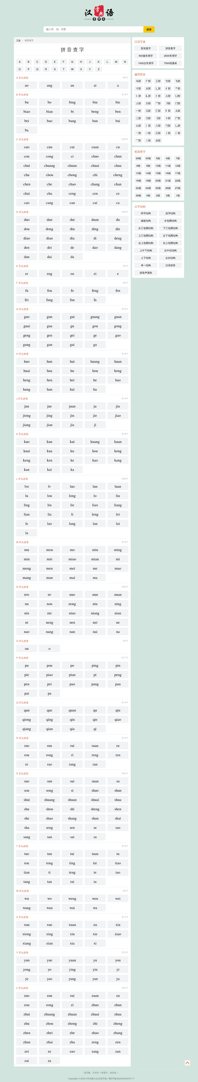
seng (49, 827)
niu (95, 603)
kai (49, 469)
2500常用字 (170, 55)
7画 (178, 158)
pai (26, 693)
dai (49, 256)
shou (49, 808)
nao (26, 631)
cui (72, 146)
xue (49, 924)
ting (72, 862)
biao (27, 111)
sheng (95, 808)
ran (95, 764)
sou (26, 790)
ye (26, 978)
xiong (26, 933)
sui (72, 780)
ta (95, 881)
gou (95, 325)
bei (26, 120)
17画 (177, 173)
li (72, 514)
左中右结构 (170, 250)
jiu (118, 406)
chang (95, 183)
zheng (117, 1023)
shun (117, 790)
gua (49, 325)
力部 (148, 103)
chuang (49, 165)
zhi (95, 1023)
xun (27, 924)
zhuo (95, 1004)
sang (26, 836)
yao (49, 978)
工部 (158, 81)
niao (72, 612)
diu (72, 228)
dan (26, 256)
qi (95, 728)
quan (72, 710)
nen (72, 622)
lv (49, 486)
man (49, 577)
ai (95, 85)
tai (72, 881)
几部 (148, 110)
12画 (177, 165)
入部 (168, 96)
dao (95, 247)
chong (72, 174)
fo (72, 290)
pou (49, 665)
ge (95, 335)
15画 (158, 173)
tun (49, 853)
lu (26, 495)
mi (118, 558)
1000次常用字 (146, 63)
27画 (177, 188)
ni (26, 622)
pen (26, 683)
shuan (72, 799)
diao (27, 238)
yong (26, 969)
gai (72, 344)
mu (26, 549)
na (118, 631)
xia (72, 943)
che (49, 183)
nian (118, 612)
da (72, 256)
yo (49, 969)
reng (95, 754)
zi (72, 1004)
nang (49, 631)
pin (118, 665)
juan (72, 406)
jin (72, 415)
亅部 (168, 133)
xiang (27, 943)
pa (49, 693)
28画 (138, 195)
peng (118, 674)
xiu (118, 924)
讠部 (138, 96)
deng (118, 238)
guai (27, 325)
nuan (118, 594)
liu (118, 495)
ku (72, 450)
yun (27, 959)
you (118, 959)
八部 (158, 125)
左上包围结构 (145, 243)
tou (26, 862)
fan (72, 299)
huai (27, 370)
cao (26, 202)
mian (95, 558)
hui (72, 361)
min (27, 558)
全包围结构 (170, 220)
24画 (148, 188)
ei (95, 273)
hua (49, 370)
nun (95, 594)
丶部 (138, 133)
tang (27, 881)
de (72, 247)
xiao (118, 933)
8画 (138, 165)
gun (49, 316)
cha (49, 193)
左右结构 (170, 258)
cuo (26, 146)
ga (95, 344)
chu (26, 174)
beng (95, 111)
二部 (138, 118)
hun (49, 361)
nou (49, 603)
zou (26, 1004)
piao (49, 674)
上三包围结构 (145, 235)
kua (49, 450)
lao (49, 523)
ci (72, 156)
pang (95, 683)
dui (72, 219)
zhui (27, 1014)
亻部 (158, 96)
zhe (72, 1032)
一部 (148, 133)
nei (95, 622)
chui (27, 165)
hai (72, 389)
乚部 (177, 125)
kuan (118, 441)
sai (72, 836)
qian (49, 728)
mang (27, 577)
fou (49, 290)
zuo (26, 995)
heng (26, 379)
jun (26, 406)
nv (49, 594)
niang (95, 612)
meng (27, 568)
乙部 (158, 133)
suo (26, 780)
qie (95, 719)
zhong (72, 1023)
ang (49, 85)
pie (26, 674)
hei (72, 379)
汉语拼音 (170, 265)
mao (118, 568)
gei (72, 335)
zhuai (95, 1014)
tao (118, 872)
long (72, 495)
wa (95, 907)
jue (49, 406)
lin (49, 504)
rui (72, 745)
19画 (148, 180)
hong (118, 370)
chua (117, 165)
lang (72, 523)
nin (26, 612)
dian (49, 238)
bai (118, 120)
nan (72, 631)
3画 (168, 195)
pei (49, 683)
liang (118, 504)
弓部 (168, 81)
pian (72, 674)
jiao (118, 415)
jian (49, 424)
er (26, 273)
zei (26, 1051)
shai (118, 818)
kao (95, 460)
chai (27, 193)
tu (117, 853)
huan (118, 361)
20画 (158, 180)
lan (95, 523)
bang (72, 120)
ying (72, 969)
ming (118, 549)
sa (95, 836)
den (26, 247)
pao (72, 683)
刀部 (148, 118)
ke (72, 460)
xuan (72, 924)
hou (95, 370)
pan (118, 683)
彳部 (168, 88)
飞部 (177, 81)
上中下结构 (146, 250)
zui (72, 995)
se (95, 827)
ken (49, 460)
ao (26, 85)
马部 (138, 81)
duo (27, 219)
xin (72, 933)
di (95, 238)
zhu (26, 1023)
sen (72, 827)
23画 (138, 188)
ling (27, 504)
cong (49, 156)
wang (27, 907)
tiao (118, 862)
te (95, 872)
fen (118, 290)
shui (27, 799)
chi (95, 174)
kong (118, 450)
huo (27, 361)
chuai (95, 165)
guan (118, 316)
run (49, 745)
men (49, 568)
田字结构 (146, 213)
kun (49, 441)
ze (49, 1051)
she (26, 818)
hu (72, 370)
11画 (168, 165)
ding (95, 228)
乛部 (138, 140)
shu (26, 808)
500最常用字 (146, 55)
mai (72, 577)
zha (72, 1041)
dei (49, 247)
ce (118, 193)
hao (118, 379)
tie (95, 862)
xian (49, 943)
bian (49, 111)
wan (50, 907)
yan (95, 978)
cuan (95, 146)
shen (117, 808)
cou (26, 156)
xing (49, 933)
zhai (49, 1041)
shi (72, 808)
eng (49, 273)
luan (118, 486)
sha (26, 827)
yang (72, 978)
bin (95, 102)
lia (50, 514)
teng (72, 872)
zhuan (72, 1014)
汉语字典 (99, 12)
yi (117, 969)
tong (49, 862)
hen (49, 379)
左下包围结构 (170, 235)
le (26, 523)
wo (49, 898)
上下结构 (146, 258)
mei (72, 568)
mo (72, 549)
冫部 (148, 125)
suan (95, 780)
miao (72, 558)
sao (117, 827)
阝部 (168, 110)
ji (95, 424)
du (118, 219)
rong (49, 754)
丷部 (138, 110)
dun (49, 219)
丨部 (148, 140)
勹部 (168, 125)
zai (26, 1060)
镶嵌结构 (146, 220)
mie (49, 558)
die (118, 228)
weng (72, 898)
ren (118, 754)
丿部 (177, 133)
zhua (117, 1014)
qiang (27, 728)
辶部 (158, 88)
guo (27, 316)
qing (49, 719)
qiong (26, 719)
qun (27, 710)
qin (72, 719)
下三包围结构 (170, 228)
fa (95, 299)
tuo (26, 853)
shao (49, 818)
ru (117, 745)
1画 (178, 195)
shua (117, 799)
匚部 (158, 110)
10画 (158, 165)
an (72, 85)
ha (95, 389)
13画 (138, 173)
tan (49, 881)
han (49, 389)
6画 (168, 158)
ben (118, 111)
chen (26, 183)
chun (118, 156)
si (72, 790)
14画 (148, 173)
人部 (138, 103)
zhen (26, 1032)
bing (72, 102)
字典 (18, 40)
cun (49, 146)
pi (95, 674)
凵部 (177, 96)
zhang (117, 1032)
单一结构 (146, 265)
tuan (95, 853)
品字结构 (170, 213)
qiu (118, 710)
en (72, 273)
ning (118, 603)
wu (26, 898)
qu (95, 710)
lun (95, 486)
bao (49, 120)
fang (49, 299)
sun (49, 780)
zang (95, 1051)
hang (26, 389)
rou (26, 754)
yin (95, 969)
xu (95, 924)
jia (72, 424)
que (49, 710)
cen (95, 193)
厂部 (177, 118)
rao (49, 764)
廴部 (148, 96)
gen (49, 335)
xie (95, 933)
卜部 (168, 118)
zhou (49, 1023)
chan (117, 183)
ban (95, 120)
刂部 (158, 118)
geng (26, 335)
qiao (118, 719)
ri (72, 754)
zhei (49, 1032)
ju (95, 406)
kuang (95, 441)
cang (49, 202)
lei (118, 514)
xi (95, 943)
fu (26, 290)
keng (26, 460)
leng (95, 514)
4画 (148, 195)
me (95, 568)
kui (72, 441)
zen (118, 1041)
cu (118, 146)
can (72, 202)
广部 (148, 81)
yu (95, 959)
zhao (95, 1032)
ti (49, 872)
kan (26, 469)
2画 (158, 195)
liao (95, 504)
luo (72, 486)
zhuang (49, 1014)
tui (72, 853)
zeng (95, 1041)
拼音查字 (170, 48)
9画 (148, 165)
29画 (138, 158)
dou (27, 228)
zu (118, 995)
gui (72, 316)
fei (27, 299)
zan (118, 1051)
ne (118, 622)
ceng (72, 193)
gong (118, 325)
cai (95, 202)
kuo (27, 441)
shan (95, 818)
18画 (138, 180)
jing (49, 415)
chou (49, 174)
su (118, 780)
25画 (158, 188)
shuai (95, 799)
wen (95, 898)
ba (26, 129)
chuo (95, 156)
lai (118, 523)
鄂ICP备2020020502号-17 (121, 1078)
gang (26, 344)
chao (72, 183)
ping (95, 665)
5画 (158, 158)
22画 (177, 180)
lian (27, 514)
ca (118, 202)
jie (95, 415)
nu (27, 603)
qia (72, 728)
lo (95, 495)
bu (27, 102)
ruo (26, 745)
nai (95, 631)
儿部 (177, 110)
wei (118, 898)
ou (27, 648)
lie (72, 504)
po (72, 665)
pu (27, 665)
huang (95, 361)
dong (49, 228)
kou (95, 450)
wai (72, 907)
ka (72, 469)
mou (49, 549)
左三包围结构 (145, 228)
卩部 (168, 103)
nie (49, 612)
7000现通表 (170, 63)
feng (95, 290)
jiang (26, 424)
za (49, 1060)
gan (49, 344)
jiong (27, 415)
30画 (148, 158)
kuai (27, 450)
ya (118, 978)
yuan (72, 959)
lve (27, 486)
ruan (95, 745)
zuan (95, 995)
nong (72, 603)
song (49, 790)
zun (49, 995)
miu (95, 549)
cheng (117, 174)
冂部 (177, 103)
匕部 (138, 125)
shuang (49, 799)
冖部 (158, 103)
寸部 (138, 88)
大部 (148, 88)
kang (118, 460)
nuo (72, 594)
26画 (168, 188)
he (95, 379)
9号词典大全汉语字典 (96, 1078)
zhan (26, 1041)
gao (118, 335)
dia (72, 238)
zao (72, 1051)
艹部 (177, 88)
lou (49, 495)
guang (95, 316)
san (49, 836)
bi (72, 111)
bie (118, 102)
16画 (168, 173)
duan (95, 219)
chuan (72, 165)
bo (49, 102)
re (26, 764)
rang (72, 764)
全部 (158, 140)
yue (49, 959)
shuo (95, 790)
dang (118, 247)
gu (72, 325)
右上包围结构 (170, 243)
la (26, 532)
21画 (168, 180)
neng (49, 622)
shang (72, 818)
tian (27, 872)
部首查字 (146, 48)
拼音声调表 (146, 272)
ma (95, 577)
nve (26, 594)
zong (49, 1004)
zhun (118, 1004)
